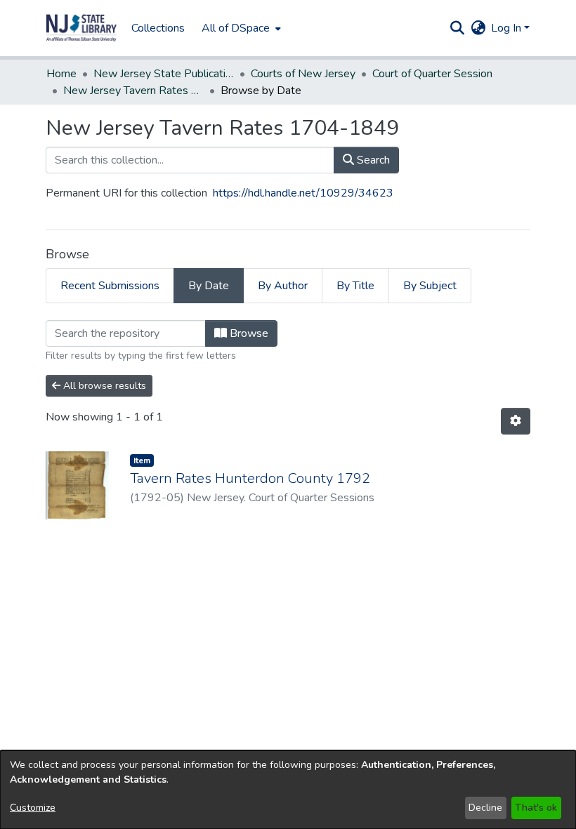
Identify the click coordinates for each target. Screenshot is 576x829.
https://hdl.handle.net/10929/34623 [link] (303, 193)
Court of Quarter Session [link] (432, 73)
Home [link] (61, 73)
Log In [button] (507, 28)
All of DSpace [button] (236, 28)
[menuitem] (240, 28)
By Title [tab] (355, 285)
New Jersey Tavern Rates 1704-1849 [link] (133, 90)
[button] (81, 28)
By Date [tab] (208, 285)
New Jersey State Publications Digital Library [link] (163, 73)
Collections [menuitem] (158, 28)
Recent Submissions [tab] (109, 285)
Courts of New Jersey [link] (303, 73)
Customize (32, 807)
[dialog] (288, 789)
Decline (485, 807)
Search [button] (372, 160)
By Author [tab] (283, 285)
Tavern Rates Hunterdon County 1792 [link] (250, 478)
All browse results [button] (103, 385)
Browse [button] (247, 333)
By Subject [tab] (430, 285)
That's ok (536, 807)
